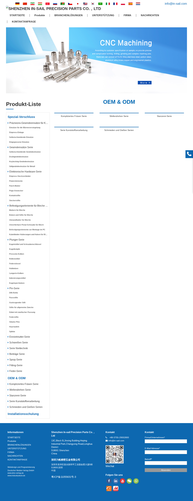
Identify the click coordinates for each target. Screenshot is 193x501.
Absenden (166, 470)
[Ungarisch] (40, 4)
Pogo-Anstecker (16, 191)
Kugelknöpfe (14, 249)
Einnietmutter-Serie (19, 337)
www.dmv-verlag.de (16, 473)
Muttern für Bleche (17, 210)
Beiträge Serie (17, 354)
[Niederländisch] (138, 4)
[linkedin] (115, 481)
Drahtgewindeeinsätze (18, 157)
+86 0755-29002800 (119, 437)
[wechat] (129, 481)
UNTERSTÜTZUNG (103, 15)
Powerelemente (16, 181)
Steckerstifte (14, 200)
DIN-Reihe (13, 293)
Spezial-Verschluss (21, 117)
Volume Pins (14, 322)
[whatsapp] (136, 481)
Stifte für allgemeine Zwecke (21, 307)
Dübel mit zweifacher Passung (22, 312)
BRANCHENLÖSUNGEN (68, 15)
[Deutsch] (17, 4)
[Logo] (53, 8)
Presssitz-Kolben (16, 254)
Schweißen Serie (18, 342)
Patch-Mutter (14, 186)
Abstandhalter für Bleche (20, 220)
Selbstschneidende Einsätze (21, 137)
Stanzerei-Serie (17, 395)
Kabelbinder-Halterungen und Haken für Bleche (29, 234)
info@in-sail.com (176, 3)
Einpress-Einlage (16, 132)
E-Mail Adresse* (152, 448)
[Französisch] (115, 4)
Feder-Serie (15, 371)
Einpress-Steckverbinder (20, 176)
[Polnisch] (123, 4)
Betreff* (148, 459)
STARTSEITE (17, 15)
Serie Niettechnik (18, 348)
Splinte (12, 332)
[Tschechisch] (70, 4)
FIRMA (127, 15)
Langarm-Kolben (16, 273)
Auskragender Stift (17, 303)
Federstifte (14, 317)
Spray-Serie (15, 359)
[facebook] (109, 481)
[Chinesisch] (25, 4)
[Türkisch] (47, 4)
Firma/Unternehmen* (155, 437)
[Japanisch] (78, 4)
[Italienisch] (108, 4)
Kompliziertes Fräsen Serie (23, 384)
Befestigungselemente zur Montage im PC (27, 230)
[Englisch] (85, 4)
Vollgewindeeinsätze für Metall (22, 166)
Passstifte (13, 298)
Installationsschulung (23, 414)
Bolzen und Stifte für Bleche (21, 215)
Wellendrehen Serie (20, 390)
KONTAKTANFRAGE (24, 21)
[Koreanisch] (93, 4)
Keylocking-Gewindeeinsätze (21, 162)
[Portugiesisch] (63, 4)
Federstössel (15, 264)
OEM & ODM (17, 378)
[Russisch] (55, 4)
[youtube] (122, 481)
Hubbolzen (13, 268)
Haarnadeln (14, 327)
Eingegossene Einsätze (19, 142)
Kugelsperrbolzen (16, 283)
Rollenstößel (14, 259)
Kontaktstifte (14, 195)
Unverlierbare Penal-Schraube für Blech (26, 225)
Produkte (39, 15)
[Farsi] (32, 4)
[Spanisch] (130, 4)
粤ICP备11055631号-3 (63, 476)
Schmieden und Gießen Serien (26, 407)
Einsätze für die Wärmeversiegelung (24, 128)
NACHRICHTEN (150, 15)
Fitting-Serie (15, 365)
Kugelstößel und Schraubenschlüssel (25, 244)
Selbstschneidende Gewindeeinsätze (25, 152)
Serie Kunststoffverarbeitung (24, 401)
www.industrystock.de (16, 476)
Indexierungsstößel (17, 278)
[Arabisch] (100, 4)
